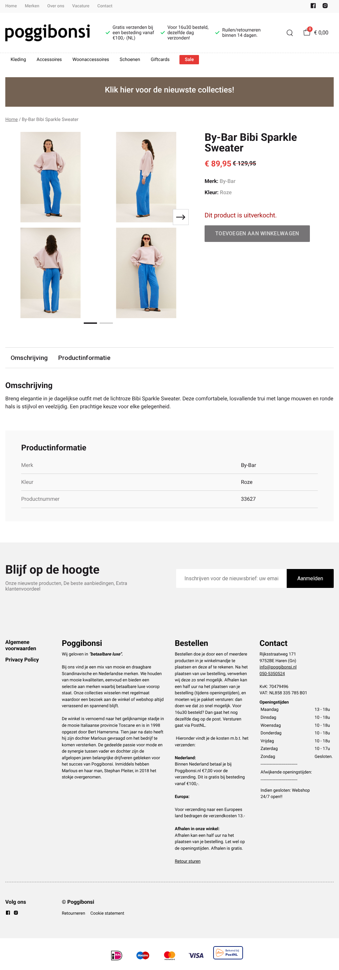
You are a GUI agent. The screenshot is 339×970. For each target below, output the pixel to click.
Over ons (55, 6)
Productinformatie (84, 358)
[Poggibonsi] (47, 33)
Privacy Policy (22, 659)
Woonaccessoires (91, 59)
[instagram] (325, 7)
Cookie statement (107, 913)
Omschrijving (29, 358)
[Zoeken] (289, 32)
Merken (32, 6)
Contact (105, 6)
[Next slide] (181, 217)
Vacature (80, 6)
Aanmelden (310, 578)
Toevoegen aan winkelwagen (257, 233)
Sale (189, 59)
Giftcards (160, 59)
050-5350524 (272, 673)
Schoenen (130, 59)
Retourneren (73, 913)
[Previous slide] (16, 217)
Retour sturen (188, 861)
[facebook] (313, 7)
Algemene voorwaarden (20, 645)
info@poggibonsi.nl (278, 667)
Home (11, 6)
